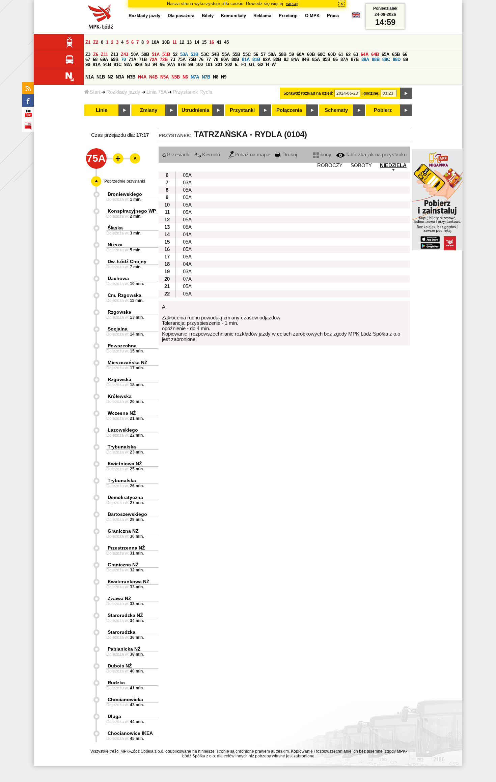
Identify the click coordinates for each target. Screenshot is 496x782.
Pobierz (383, 110)
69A (104, 59)
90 (87, 64)
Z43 (124, 54)
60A (300, 54)
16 (211, 42)
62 (348, 54)
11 (174, 42)
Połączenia (289, 110)
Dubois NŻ (120, 665)
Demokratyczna (125, 497)
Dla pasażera (181, 15)
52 (175, 54)
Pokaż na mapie (252, 154)
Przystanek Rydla (192, 92)
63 (355, 54)
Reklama (262, 15)
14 (196, 42)
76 (201, 59)
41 (219, 42)
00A (187, 197)
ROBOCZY (329, 165)
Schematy (336, 110)
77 (208, 59)
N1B (101, 77)
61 (340, 54)
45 (226, 42)
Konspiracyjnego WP (132, 211)
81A (246, 59)
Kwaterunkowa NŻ (128, 581)
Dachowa (118, 278)
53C (205, 54)
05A (187, 175)
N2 (110, 77)
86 (335, 59)
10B (166, 42)
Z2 (95, 42)
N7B (206, 77)
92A (128, 64)
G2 (260, 64)
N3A (120, 77)
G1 (252, 64)
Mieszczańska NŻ (127, 362)
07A (187, 279)
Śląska (115, 227)
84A (295, 59)
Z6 (95, 54)
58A (272, 54)
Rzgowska (119, 312)
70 (123, 59)
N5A (164, 77)
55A (226, 54)
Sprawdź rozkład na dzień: (308, 93)
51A (156, 54)
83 (286, 59)
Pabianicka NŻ (124, 649)
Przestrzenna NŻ (126, 548)
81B (256, 59)
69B (114, 59)
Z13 (114, 54)
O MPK (312, 15)
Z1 (87, 42)
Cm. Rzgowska (124, 295)
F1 (243, 64)
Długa (114, 716)
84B (305, 59)
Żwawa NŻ (119, 598)
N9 (223, 77)
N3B (131, 77)
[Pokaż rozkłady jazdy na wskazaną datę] (406, 93)
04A (187, 234)
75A (182, 59)
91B (107, 64)
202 (228, 64)
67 (87, 59)
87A (344, 59)
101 (209, 64)
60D (332, 54)
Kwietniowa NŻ (125, 463)
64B (375, 54)
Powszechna (122, 345)
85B (326, 59)
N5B (175, 77)
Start (95, 92)
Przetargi (288, 15)
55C (247, 54)
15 (204, 42)
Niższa (115, 244)
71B (143, 59)
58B (282, 54)
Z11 (104, 54)
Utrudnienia (195, 110)
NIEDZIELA (393, 165)
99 (190, 64)
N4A (142, 77)
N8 (215, 77)
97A (171, 64)
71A (132, 59)
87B (355, 59)
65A (385, 54)
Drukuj (289, 154)
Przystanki (242, 110)
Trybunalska (122, 446)
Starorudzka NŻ (125, 615)
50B (145, 54)
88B (376, 59)
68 (95, 59)
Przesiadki (178, 154)
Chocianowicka (125, 699)
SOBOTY (361, 165)
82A (267, 59)
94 (155, 64)
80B (235, 59)
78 (216, 59)
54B (215, 54)
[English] (356, 17)
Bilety (208, 15)
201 (218, 64)
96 (162, 64)
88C (386, 59)
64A (364, 54)
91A (97, 64)
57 (263, 54)
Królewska (120, 396)
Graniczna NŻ (123, 531)
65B (396, 54)
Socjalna (118, 329)
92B (138, 64)
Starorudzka (121, 632)
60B (311, 54)
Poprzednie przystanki (124, 181)
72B (164, 59)
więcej (292, 3)
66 (405, 54)
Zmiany (148, 110)
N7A (195, 77)
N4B (153, 77)
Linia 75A (156, 92)
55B (236, 54)
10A (155, 42)
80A (225, 59)
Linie (101, 110)
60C (321, 54)
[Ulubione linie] (116, 158)
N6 (185, 77)
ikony (325, 154)
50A (135, 54)
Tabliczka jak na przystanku (376, 154)
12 (182, 42)
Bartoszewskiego (127, 514)
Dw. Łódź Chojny (127, 261)
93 (147, 64)
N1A (89, 77)
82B (277, 59)
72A (153, 59)
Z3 (87, 54)
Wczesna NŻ (122, 413)
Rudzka (116, 682)
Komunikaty (233, 15)
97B (182, 64)
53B (194, 54)
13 (189, 42)
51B (166, 54)
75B (192, 59)
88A (365, 59)
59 (291, 54)
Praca (333, 15)
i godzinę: (370, 93)
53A (184, 54)
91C (117, 64)
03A (187, 182)
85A (316, 59)
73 (172, 59)
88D (397, 59)
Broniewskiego (125, 194)
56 (255, 54)
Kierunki (211, 154)
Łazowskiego (123, 430)
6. (237, 64)
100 (199, 64)
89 (405, 59)
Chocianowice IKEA (130, 733)
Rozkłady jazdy (123, 92)
